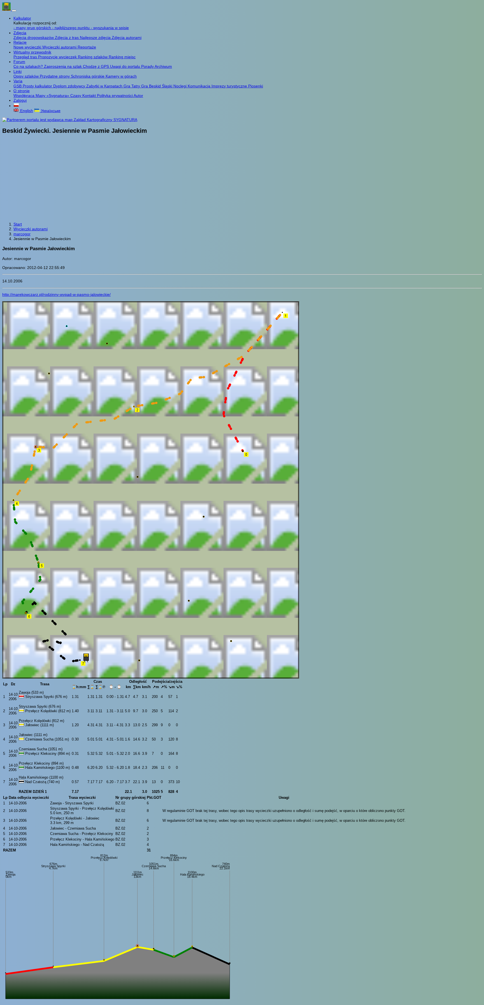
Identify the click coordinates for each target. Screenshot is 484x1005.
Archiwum (163, 66)
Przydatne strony (55, 76)
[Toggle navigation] (14, 10)
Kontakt (89, 95)
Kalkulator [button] (22, 18)
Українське (50, 110)
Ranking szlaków (93, 57)
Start (17, 224)
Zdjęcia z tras (67, 37)
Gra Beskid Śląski (157, 86)
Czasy (76, 95)
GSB (18, 86)
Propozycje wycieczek (58, 57)
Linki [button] (17, 71)
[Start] (7, 9)
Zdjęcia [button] (19, 33)
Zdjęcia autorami (126, 37)
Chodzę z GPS (96, 66)
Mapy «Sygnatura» (53, 95)
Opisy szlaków (26, 76)
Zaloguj (20, 100)
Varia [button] (17, 81)
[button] (16, 105)
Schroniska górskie (88, 76)
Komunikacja (199, 86)
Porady (148, 66)
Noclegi (180, 86)
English (26, 110)
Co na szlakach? (28, 66)
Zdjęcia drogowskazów (34, 37)
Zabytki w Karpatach (105, 86)
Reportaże (87, 47)
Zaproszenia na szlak (63, 66)
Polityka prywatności (115, 95)
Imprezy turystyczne (229, 86)
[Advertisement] (242, 179)
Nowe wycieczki (27, 47)
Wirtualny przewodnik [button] (32, 52)
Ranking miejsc (122, 57)
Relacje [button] (20, 42)
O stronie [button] (21, 91)
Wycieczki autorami (60, 47)
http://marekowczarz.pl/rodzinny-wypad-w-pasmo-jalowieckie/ (56, 294)
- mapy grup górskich (32, 27)
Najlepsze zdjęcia (96, 37)
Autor (138, 95)
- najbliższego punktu (71, 27)
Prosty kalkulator (38, 86)
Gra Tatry (132, 86)
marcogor (22, 234)
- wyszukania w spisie (110, 27)
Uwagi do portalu (125, 66)
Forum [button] (19, 61)
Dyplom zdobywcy (69, 86)
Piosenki (255, 86)
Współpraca (24, 95)
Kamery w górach (121, 76)
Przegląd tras (25, 57)
